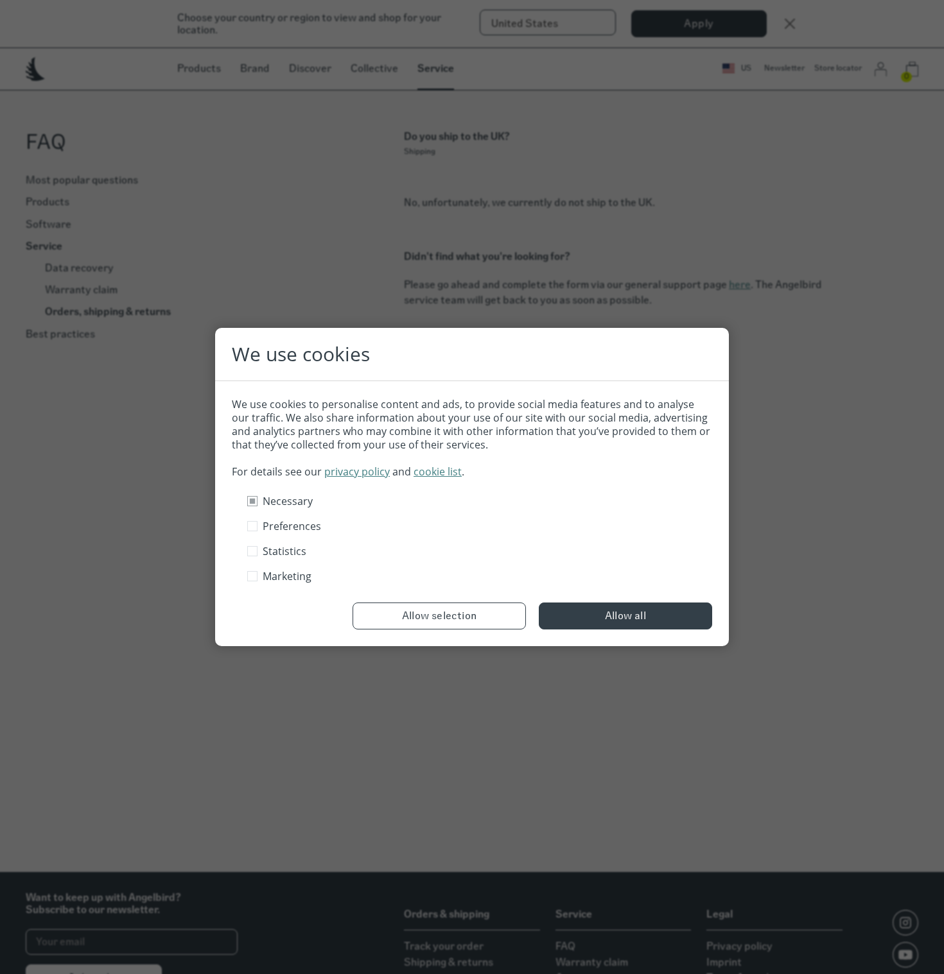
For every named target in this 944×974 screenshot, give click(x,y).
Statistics (284, 551)
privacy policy (357, 472)
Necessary (288, 501)
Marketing (287, 576)
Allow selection (439, 616)
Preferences (292, 526)
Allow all (626, 616)
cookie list (438, 472)
